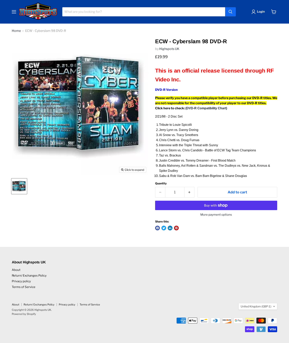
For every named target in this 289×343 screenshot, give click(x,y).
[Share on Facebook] (157, 228)
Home (16, 31)
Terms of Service (23, 287)
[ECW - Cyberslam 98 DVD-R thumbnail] (19, 186)
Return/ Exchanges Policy (29, 275)
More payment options (216, 214)
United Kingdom (256, 306)
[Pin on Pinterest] (176, 228)
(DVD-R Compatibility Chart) (206, 108)
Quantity (161, 183)
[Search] (230, 11)
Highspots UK (169, 49)
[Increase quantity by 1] (189, 192)
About (16, 270)
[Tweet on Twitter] (163, 228)
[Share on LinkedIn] (170, 228)
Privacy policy (21, 281)
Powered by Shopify (24, 313)
